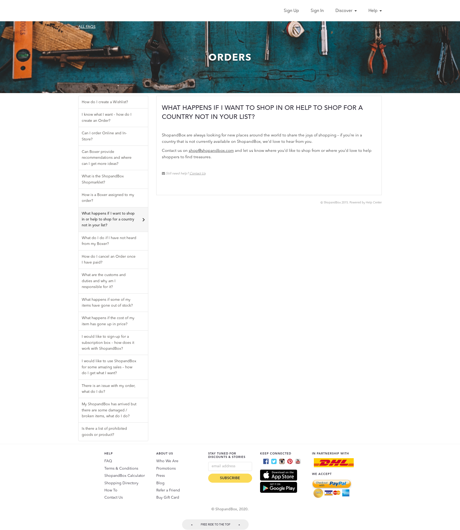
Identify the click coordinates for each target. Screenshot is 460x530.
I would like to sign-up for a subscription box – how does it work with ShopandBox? (108, 342)
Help (373, 11)
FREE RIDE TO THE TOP (215, 524)
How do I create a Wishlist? (105, 102)
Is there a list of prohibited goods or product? (104, 431)
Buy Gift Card (167, 497)
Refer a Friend (168, 490)
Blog (160, 483)
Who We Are (167, 461)
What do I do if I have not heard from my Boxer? (109, 241)
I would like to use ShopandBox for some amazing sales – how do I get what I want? (109, 367)
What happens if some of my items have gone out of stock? (107, 302)
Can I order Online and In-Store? (104, 136)
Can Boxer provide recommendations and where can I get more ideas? (107, 158)
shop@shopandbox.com (211, 151)
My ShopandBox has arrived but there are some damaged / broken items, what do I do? (109, 410)
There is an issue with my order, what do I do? (108, 389)
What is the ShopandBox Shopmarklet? (103, 179)
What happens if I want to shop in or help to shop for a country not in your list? (108, 219)
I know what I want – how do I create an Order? (107, 117)
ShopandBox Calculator (124, 476)
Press (160, 476)
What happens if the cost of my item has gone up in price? (108, 321)
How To (110, 490)
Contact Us (198, 173)
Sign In (317, 11)
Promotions (166, 468)
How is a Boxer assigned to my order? (108, 198)
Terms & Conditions (121, 468)
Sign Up (291, 11)
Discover (344, 11)
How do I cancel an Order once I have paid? (108, 259)
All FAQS (87, 27)
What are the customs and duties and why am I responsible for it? (104, 281)
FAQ (108, 461)
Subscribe (230, 478)
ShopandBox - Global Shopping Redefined (101, 10)
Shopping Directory (121, 483)
